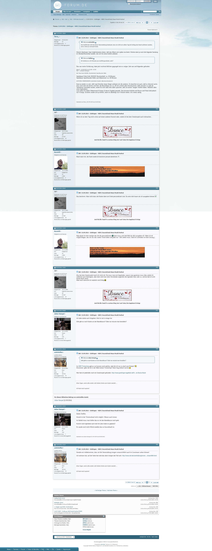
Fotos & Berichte (33, 549)
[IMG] (84, 523)
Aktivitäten (77, 11)
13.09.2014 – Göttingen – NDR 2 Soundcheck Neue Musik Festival (79, 26)
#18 (157, 349)
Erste (139, 22)
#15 (157, 228)
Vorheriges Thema (101, 490)
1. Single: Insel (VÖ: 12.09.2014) (63, 507)
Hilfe (155, 1)
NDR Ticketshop (84, 366)
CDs (53, 549)
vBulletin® (103, 544)
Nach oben (155, 486)
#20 (157, 444)
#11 (157, 33)
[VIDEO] (85, 525)
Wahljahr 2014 (58, 502)
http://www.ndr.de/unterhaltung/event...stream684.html (139, 455)
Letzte (155, 22)
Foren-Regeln (87, 530)
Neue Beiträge (57, 14)
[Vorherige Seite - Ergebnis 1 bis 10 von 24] (142, 23)
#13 (157, 149)
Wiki (47, 549)
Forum (58, 11)
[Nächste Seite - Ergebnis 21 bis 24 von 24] (151, 23)
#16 (157, 267)
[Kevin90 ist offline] (60, 162)
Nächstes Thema (112, 490)
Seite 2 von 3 (131, 22)
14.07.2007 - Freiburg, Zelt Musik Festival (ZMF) (68, 511)
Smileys (85, 521)
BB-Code (85, 519)
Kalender (68, 14)
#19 (157, 406)
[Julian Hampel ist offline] (62, 324)
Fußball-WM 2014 (59, 498)
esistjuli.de (86, 11)
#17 (157, 310)
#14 (157, 188)
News (9, 549)
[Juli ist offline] (60, 124)
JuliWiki (95, 11)
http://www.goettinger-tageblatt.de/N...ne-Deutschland (129, 373)
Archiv (149, 537)
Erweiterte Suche (154, 14)
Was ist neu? (67, 11)
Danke (59, 549)
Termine (16, 549)
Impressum (66, 549)
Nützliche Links (83, 14)
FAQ (42, 549)
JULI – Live (64, 19)
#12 (157, 109)
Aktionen (74, 14)
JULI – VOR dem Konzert (77, 19)
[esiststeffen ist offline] (60, 362)
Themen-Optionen (151, 29)
